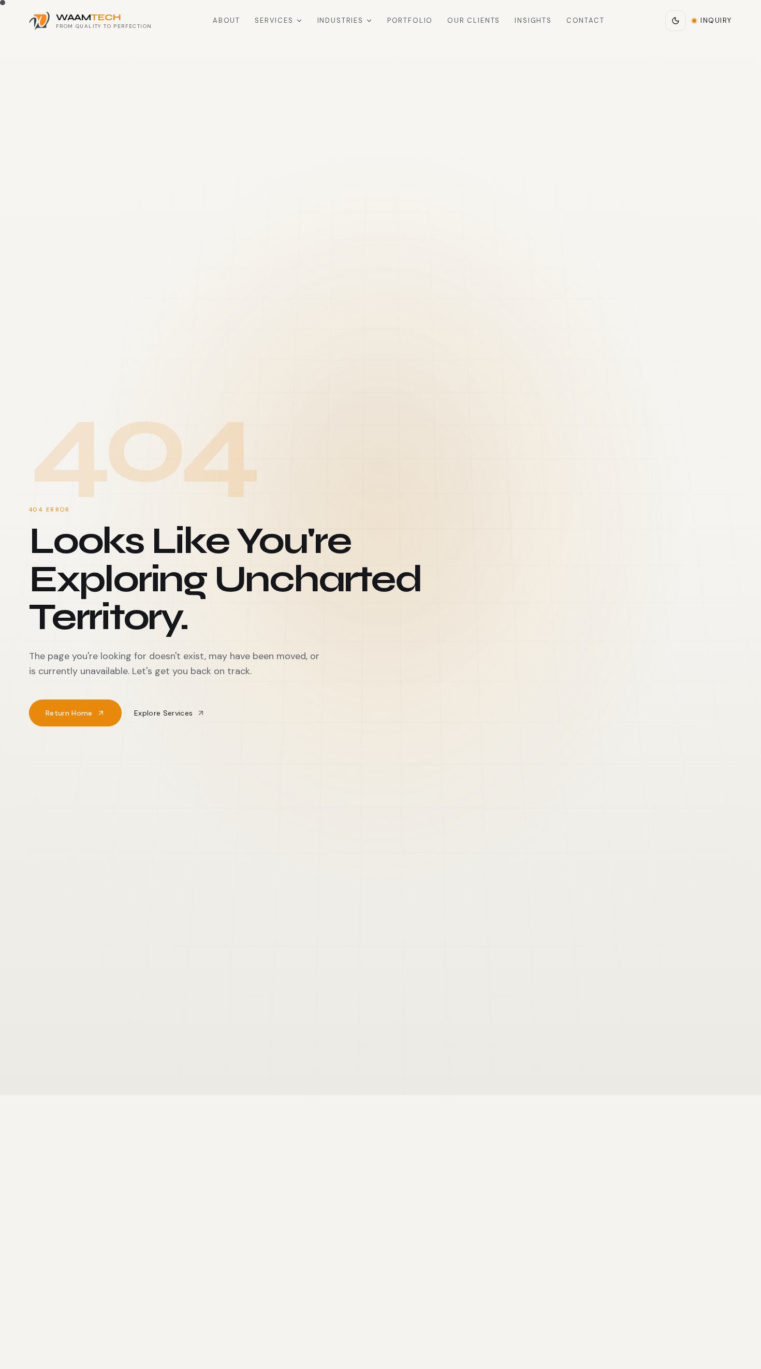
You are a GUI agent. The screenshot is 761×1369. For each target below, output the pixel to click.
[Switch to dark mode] (675, 20)
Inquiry (716, 20)
